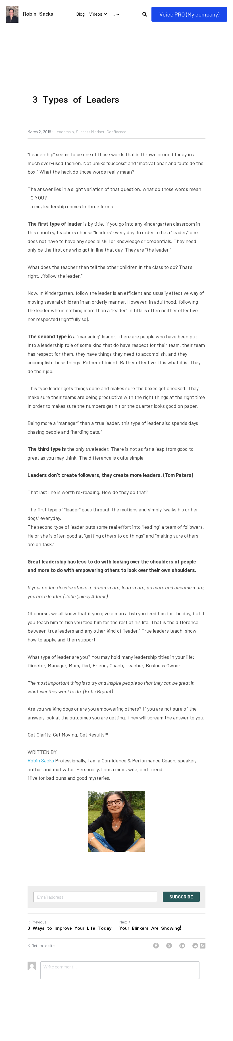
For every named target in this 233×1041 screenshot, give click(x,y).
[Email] (195, 946)
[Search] (144, 14)
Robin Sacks (41, 760)
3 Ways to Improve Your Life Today (69, 928)
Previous (39, 921)
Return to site (43, 945)
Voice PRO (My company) (189, 14)
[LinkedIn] (182, 946)
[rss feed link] (202, 946)
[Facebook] (156, 946)
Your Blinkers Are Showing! (150, 928)
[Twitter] (169, 946)
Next (123, 921)
